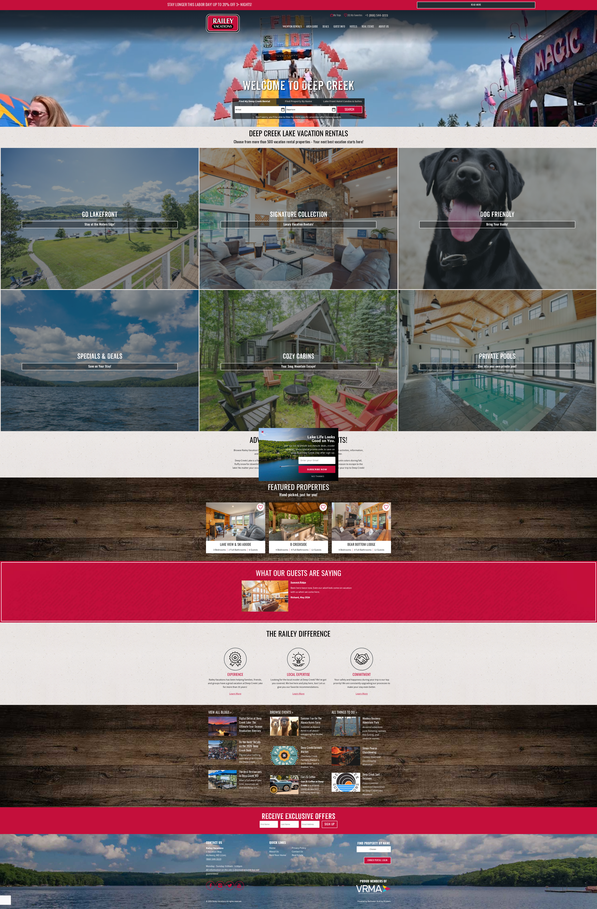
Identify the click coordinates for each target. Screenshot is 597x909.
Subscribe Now (317, 469)
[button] (318, 439)
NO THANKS (318, 476)
